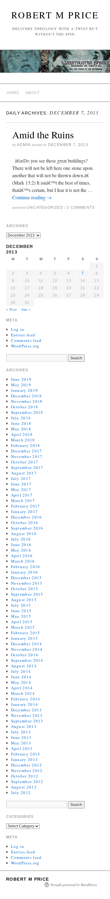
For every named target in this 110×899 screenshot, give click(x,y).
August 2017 (24, 473)
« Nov (11, 309)
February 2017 (25, 506)
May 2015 (21, 616)
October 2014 (24, 654)
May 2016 (21, 550)
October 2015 (24, 588)
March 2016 (23, 561)
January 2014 (24, 704)
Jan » (26, 309)
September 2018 (27, 412)
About (32, 93)
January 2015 (24, 638)
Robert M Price (55, 15)
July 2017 (21, 478)
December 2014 (26, 643)
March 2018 (23, 440)
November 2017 (27, 456)
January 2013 (24, 759)
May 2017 (21, 489)
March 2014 (23, 693)
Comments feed (26, 340)
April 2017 (22, 495)
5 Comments (81, 207)
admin (24, 145)
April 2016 (22, 555)
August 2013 (24, 726)
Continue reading (32, 197)
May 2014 (21, 682)
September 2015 (27, 594)
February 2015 (25, 632)
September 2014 (27, 660)
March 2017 (23, 500)
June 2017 (21, 484)
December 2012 (26, 765)
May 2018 (21, 429)
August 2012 (24, 787)
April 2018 (22, 434)
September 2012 (27, 781)
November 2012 (27, 770)
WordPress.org (25, 346)
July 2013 (21, 732)
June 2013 (21, 737)
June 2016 (21, 544)
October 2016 (24, 522)
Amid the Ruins (43, 134)
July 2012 (21, 792)
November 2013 (27, 715)
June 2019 (21, 379)
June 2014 (21, 677)
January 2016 (24, 572)
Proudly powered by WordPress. (74, 884)
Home (13, 93)
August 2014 (24, 666)
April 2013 (22, 748)
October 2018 (24, 407)
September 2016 (27, 528)
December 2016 (26, 517)
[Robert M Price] (55, 63)
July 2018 (21, 418)
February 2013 (25, 754)
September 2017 (27, 467)
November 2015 (27, 583)
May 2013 (21, 743)
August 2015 (24, 599)
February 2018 (25, 445)
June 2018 (21, 423)
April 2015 (22, 621)
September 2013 (27, 721)
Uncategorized (45, 207)
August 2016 (24, 533)
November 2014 (27, 649)
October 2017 (24, 462)
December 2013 (26, 710)
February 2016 (25, 566)
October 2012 (24, 776)
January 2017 (24, 511)
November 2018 (27, 401)
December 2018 (26, 396)
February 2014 (25, 699)
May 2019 (21, 385)
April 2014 (22, 688)
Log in (17, 329)
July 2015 (21, 605)
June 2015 (21, 610)
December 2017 (26, 451)
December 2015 (26, 577)
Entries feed (23, 335)
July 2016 (21, 539)
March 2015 (23, 627)
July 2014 (21, 671)
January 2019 (24, 390)
